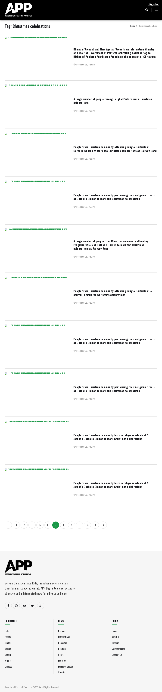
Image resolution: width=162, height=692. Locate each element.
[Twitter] (32, 605)
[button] (147, 10)
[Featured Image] (37, 60)
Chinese (8, 666)
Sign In (153, 4)
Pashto (8, 637)
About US (116, 637)
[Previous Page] (8, 525)
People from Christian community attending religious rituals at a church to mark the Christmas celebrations (112, 293)
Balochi (8, 648)
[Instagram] (16, 605)
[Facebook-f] (8, 605)
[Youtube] (24, 605)
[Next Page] (103, 525)
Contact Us (117, 654)
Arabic (8, 660)
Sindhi (8, 643)
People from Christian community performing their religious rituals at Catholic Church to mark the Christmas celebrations (114, 197)
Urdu (7, 631)
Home (132, 26)
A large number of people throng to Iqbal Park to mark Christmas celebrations (112, 101)
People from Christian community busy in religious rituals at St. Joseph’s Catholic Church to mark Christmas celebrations (111, 437)
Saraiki (8, 654)
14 (87, 525)
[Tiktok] (40, 605)
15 (95, 525)
